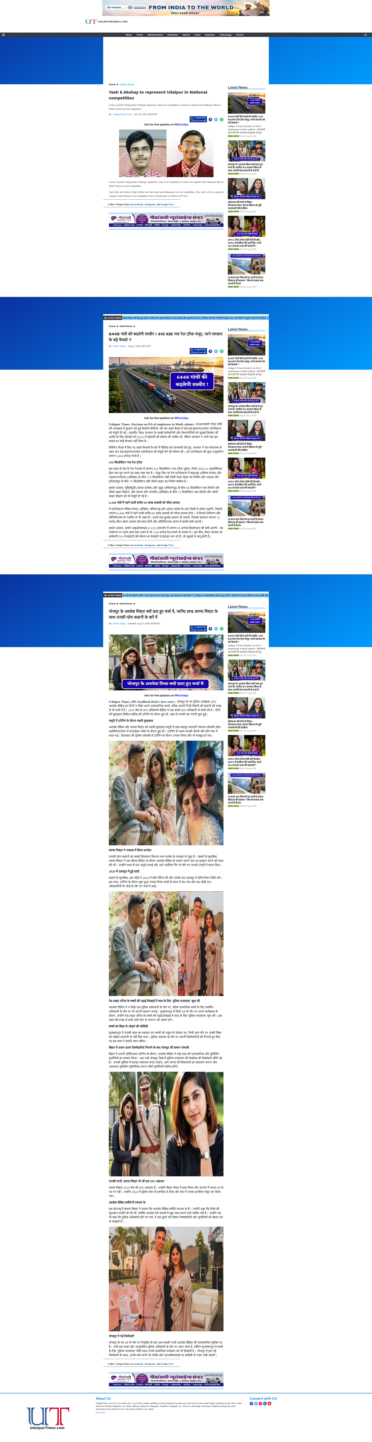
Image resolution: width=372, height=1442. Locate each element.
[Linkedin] (265, 1403)
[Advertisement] (186, 57)
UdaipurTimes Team (122, 114)
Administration (155, 35)
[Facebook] (251, 1403)
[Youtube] (269, 1403)
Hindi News (126, 326)
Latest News (238, 87)
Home (112, 84)
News (129, 35)
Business (210, 35)
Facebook (138, 204)
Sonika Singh (119, 346)
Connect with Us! (263, 1398)
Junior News (126, 84)
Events (239, 35)
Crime (197, 35)
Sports (186, 35)
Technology (225, 35)
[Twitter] (256, 1403)
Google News (167, 204)
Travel (139, 35)
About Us (103, 1398)
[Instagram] (260, 1403)
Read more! (100, 1412)
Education (173, 35)
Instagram (150, 204)
